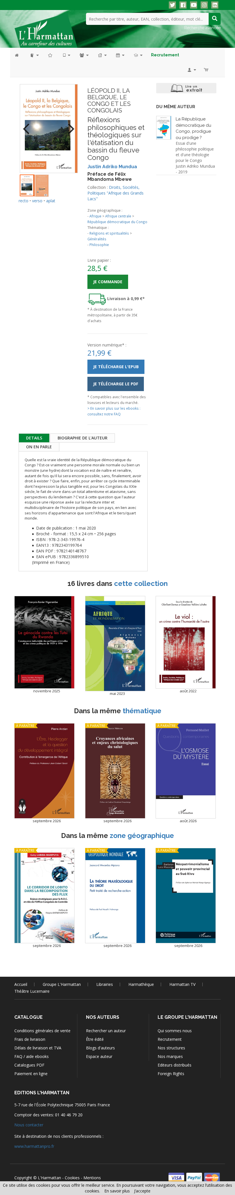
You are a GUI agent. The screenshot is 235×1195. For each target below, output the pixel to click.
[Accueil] (19, 55)
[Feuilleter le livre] (186, 88)
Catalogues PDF (29, 1065)
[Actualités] (120, 55)
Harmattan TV (182, 984)
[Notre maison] (102, 55)
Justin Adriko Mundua (112, 166)
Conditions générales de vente (42, 1030)
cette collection (141, 583)
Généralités (96, 239)
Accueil (20, 984)
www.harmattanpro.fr (34, 1146)
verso (37, 200)
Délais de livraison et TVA (37, 1048)
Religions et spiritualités (109, 233)
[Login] (191, 69)
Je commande (107, 281)
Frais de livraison (29, 1039)
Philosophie (99, 244)
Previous (28, 125)
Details (34, 438)
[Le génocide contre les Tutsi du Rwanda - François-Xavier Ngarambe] (44, 642)
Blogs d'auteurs (100, 1048)
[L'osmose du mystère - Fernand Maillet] (186, 771)
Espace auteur (99, 1056)
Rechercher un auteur (106, 1030)
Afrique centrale (118, 216)
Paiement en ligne (31, 1073)
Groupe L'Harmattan (62, 984)
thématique (142, 711)
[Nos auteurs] (84, 55)
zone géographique (142, 835)
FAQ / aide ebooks (31, 1056)
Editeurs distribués (174, 1065)
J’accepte (142, 1191)
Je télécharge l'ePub (116, 366)
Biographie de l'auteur (82, 438)
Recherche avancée (202, 27)
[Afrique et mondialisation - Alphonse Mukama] (115, 643)
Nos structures (171, 1048)
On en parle (39, 446)
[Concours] (138, 55)
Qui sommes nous (175, 1030)
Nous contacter (28, 1124)
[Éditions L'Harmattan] (45, 30)
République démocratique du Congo (117, 221)
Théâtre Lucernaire (32, 991)
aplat (50, 200)
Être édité (95, 1039)
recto (23, 200)
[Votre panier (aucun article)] (206, 69)
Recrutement (170, 1039)
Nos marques (170, 1056)
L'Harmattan (49, 1177)
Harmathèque (141, 984)
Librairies (104, 984)
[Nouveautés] (50, 55)
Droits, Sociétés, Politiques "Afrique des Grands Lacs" (115, 193)
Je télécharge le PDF (115, 384)
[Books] (34, 55)
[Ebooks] (66, 55)
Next (69, 125)
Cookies (72, 1177)
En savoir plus (117, 1191)
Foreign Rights (171, 1073)
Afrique (95, 216)
